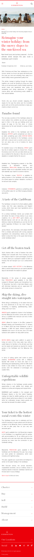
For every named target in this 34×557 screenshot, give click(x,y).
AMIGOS (4, 312)
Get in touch (5, 475)
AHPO (3, 432)
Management (8, 513)
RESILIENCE (9, 280)
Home (2, 29)
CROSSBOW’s (12, 189)
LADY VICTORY (17, 266)
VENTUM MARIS (27, 136)
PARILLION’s (13, 167)
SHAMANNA (11, 359)
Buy (3, 493)
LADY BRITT (16, 218)
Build (4, 506)
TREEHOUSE (13, 450)
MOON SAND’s (6, 340)
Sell (3, 500)
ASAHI (3, 322)
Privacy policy (4, 554)
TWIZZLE (19, 175)
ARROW (10, 134)
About (4, 519)
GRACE (26, 148)
